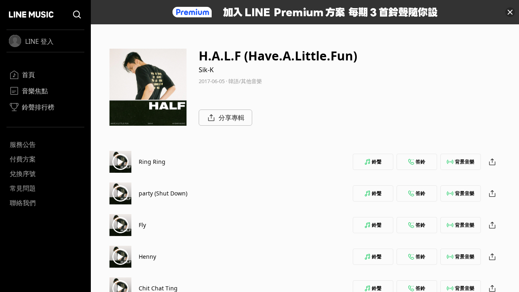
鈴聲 (377, 161)
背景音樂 (464, 161)
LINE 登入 (39, 41)
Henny (147, 256)
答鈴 (420, 161)
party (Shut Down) (163, 193)
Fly (142, 225)
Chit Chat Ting (158, 288)
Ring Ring (152, 161)
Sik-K (206, 69)
